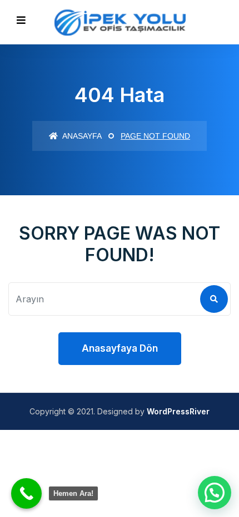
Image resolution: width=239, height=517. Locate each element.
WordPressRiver (178, 411)
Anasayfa (81, 135)
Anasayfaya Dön (120, 348)
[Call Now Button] (26, 493)
